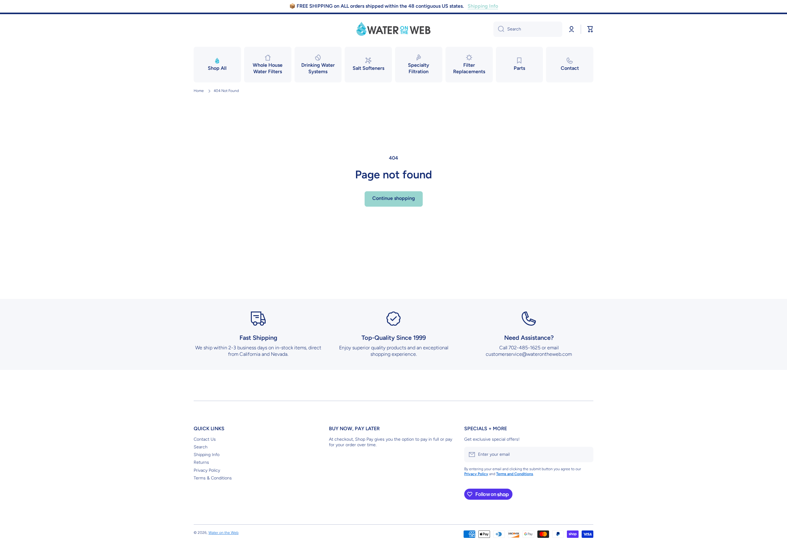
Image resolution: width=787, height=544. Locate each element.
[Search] (498, 29)
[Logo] (393, 29)
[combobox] (527, 29)
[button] (590, 29)
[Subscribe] (585, 454)
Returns (201, 462)
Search (201, 447)
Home (199, 91)
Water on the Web (223, 532)
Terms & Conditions (213, 478)
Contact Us (205, 439)
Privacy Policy (207, 470)
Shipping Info (206, 454)
